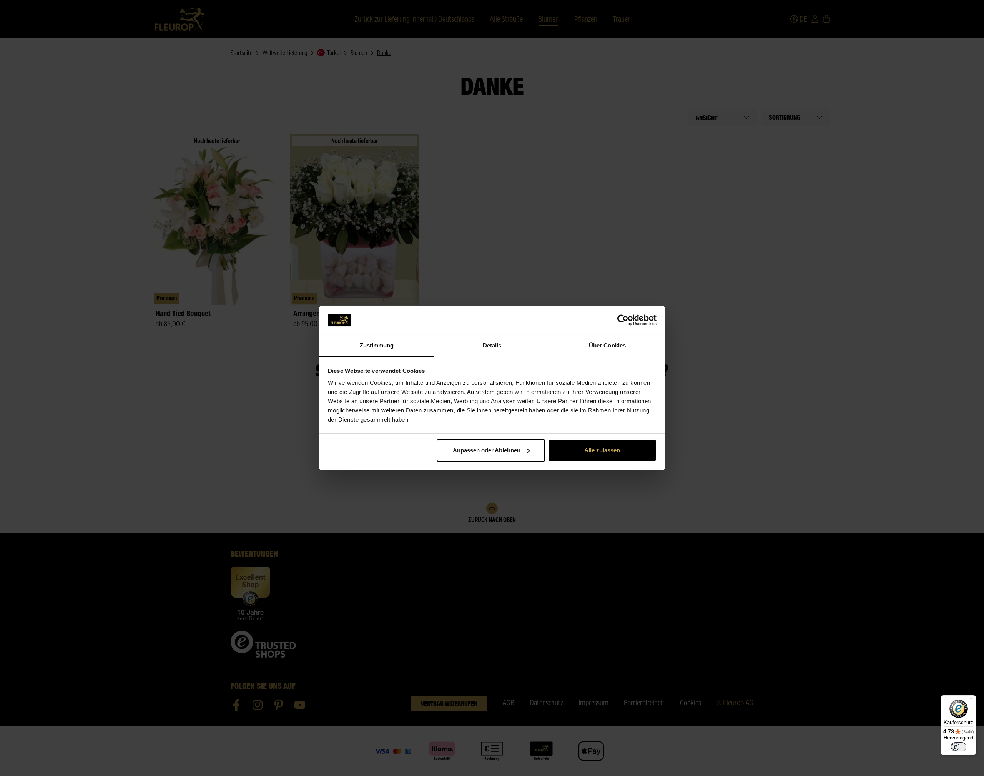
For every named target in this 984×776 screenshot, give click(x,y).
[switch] (958, 746)
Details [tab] (492, 345)
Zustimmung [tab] (377, 345)
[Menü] (971, 700)
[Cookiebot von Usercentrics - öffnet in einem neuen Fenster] (623, 320)
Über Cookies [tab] (607, 345)
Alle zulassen (602, 450)
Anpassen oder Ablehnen (486, 450)
